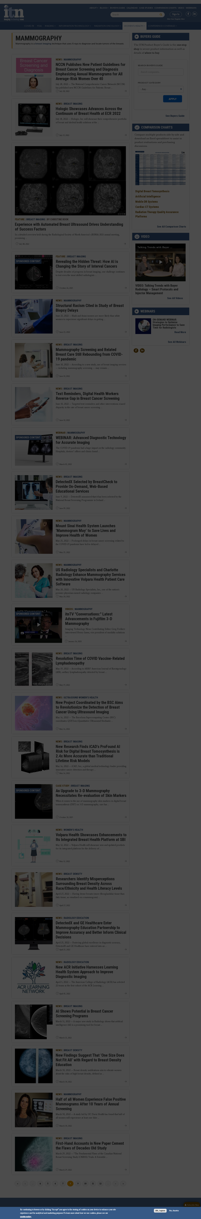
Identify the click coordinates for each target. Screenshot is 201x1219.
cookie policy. (25, 1216)
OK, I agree (160, 1211)
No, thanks (174, 1211)
